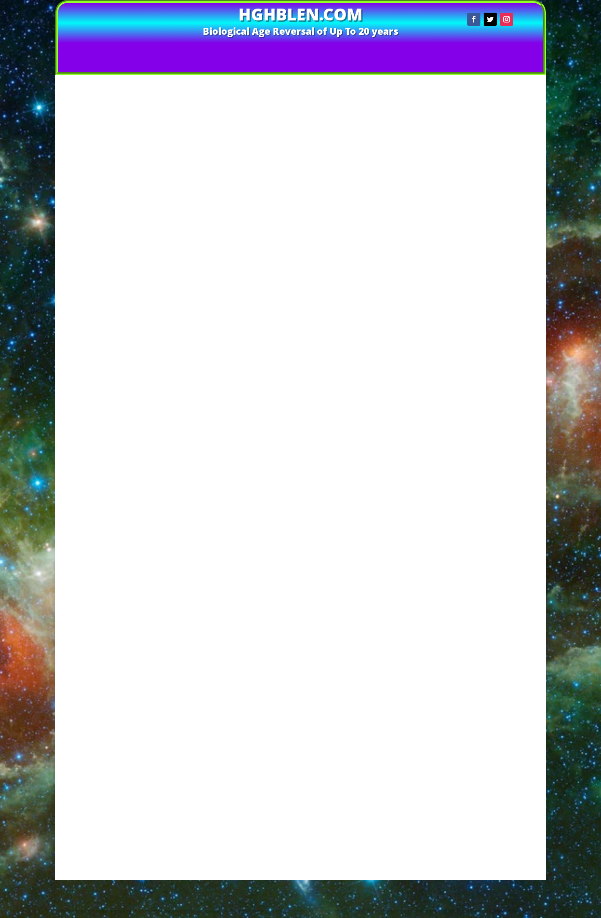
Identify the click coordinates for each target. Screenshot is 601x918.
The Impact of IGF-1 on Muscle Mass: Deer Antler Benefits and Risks (491, 246)
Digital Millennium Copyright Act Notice (353, 883)
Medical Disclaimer (502, 883)
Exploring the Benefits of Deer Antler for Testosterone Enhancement (491, 209)
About (354, 50)
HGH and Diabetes (491, 439)
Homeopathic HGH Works (491, 510)
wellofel (172, 222)
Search (522, 91)
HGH (269, 222)
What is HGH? (491, 710)
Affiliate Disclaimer (124, 883)
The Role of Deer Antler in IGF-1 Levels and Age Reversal (307, 66)
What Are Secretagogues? (491, 533)
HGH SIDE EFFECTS (491, 795)
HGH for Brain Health (488, 346)
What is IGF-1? (491, 726)
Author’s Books (309, 50)
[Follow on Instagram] (506, 19)
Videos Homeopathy (239, 50)
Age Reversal (245, 222)
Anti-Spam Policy (230, 883)
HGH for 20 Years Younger (491, 494)
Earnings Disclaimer (441, 883)
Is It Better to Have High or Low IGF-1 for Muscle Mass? (491, 147)
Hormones (290, 222)
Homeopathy (487, 354)
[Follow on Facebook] (473, 19)
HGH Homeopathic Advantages (491, 671)
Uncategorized (487, 378)
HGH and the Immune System (491, 478)
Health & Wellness (486, 323)
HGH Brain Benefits (491, 486)
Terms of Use (323, 896)
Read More (247, 265)
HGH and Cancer (491, 431)
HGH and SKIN (491, 463)
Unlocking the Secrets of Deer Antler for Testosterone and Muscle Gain (491, 190)
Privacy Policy (279, 896)
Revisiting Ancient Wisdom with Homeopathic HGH (491, 275)
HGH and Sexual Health (491, 455)
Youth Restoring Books (491, 549)
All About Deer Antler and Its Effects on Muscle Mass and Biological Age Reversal (491, 227)
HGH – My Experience (491, 416)
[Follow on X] (490, 19)
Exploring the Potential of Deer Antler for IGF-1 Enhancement (491, 161)
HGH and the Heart (491, 470)
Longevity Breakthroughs (487, 370)
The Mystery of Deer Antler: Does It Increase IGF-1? (491, 174)
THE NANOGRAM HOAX (491, 819)
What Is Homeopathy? (491, 541)
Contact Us (392, 50)
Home (184, 50)
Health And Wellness (487, 331)
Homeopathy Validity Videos (491, 517)
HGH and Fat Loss (491, 447)
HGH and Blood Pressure (491, 423)
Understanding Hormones (491, 695)
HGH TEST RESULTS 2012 (491, 502)
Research (491, 525)
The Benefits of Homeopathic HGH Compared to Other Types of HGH (491, 262)
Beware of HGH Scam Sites (491, 771)
